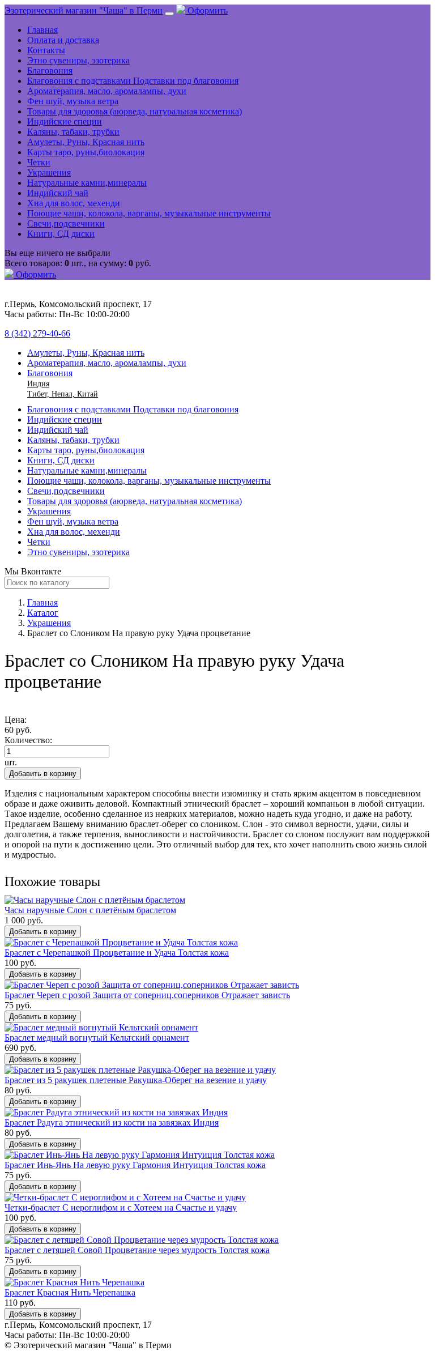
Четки (38, 162)
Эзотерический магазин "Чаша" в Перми (84, 10)
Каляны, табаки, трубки (73, 132)
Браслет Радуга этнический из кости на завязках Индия (112, 1122)
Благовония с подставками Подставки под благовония (132, 81)
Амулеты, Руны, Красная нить (85, 142)
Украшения (49, 172)
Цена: (16, 720)
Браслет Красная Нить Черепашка (70, 1292)
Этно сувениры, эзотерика (78, 60)
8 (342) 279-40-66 (37, 333)
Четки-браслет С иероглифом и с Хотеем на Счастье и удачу (121, 1207)
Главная (42, 30)
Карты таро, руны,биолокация (85, 152)
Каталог (42, 612)
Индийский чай (57, 193)
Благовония (49, 70)
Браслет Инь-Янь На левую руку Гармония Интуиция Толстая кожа (135, 1165)
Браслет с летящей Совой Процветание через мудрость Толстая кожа (137, 1250)
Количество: (28, 740)
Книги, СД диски (61, 233)
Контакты (46, 50)
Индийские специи (64, 121)
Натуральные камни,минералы (87, 183)
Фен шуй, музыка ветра (72, 101)
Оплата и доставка (63, 40)
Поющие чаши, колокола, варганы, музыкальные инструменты (149, 213)
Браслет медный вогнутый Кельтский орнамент (97, 1037)
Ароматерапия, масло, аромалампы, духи (106, 91)
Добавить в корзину (42, 773)
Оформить (206, 10)
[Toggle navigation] (169, 13)
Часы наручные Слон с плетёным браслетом (90, 910)
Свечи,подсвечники (66, 223)
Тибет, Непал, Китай (62, 394)
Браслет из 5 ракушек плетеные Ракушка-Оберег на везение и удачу (136, 1080)
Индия (38, 384)
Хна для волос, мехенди (73, 203)
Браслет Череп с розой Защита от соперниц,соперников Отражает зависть (147, 995)
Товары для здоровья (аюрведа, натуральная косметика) (134, 111)
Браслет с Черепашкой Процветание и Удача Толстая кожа (117, 952)
